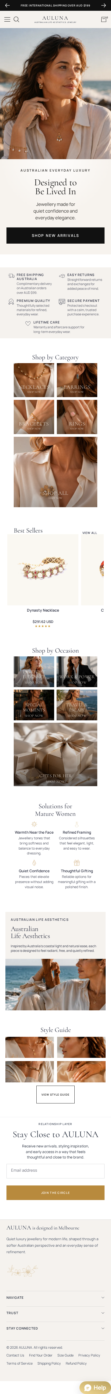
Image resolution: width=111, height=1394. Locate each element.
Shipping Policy (49, 1363)
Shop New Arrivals (55, 235)
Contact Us (15, 1355)
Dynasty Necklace (43, 610)
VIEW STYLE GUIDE (55, 1094)
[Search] (16, 19)
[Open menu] (7, 19)
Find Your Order (41, 1355)
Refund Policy (76, 1363)
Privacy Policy (89, 1355)
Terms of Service (19, 1363)
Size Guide (65, 1355)
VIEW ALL (89, 532)
